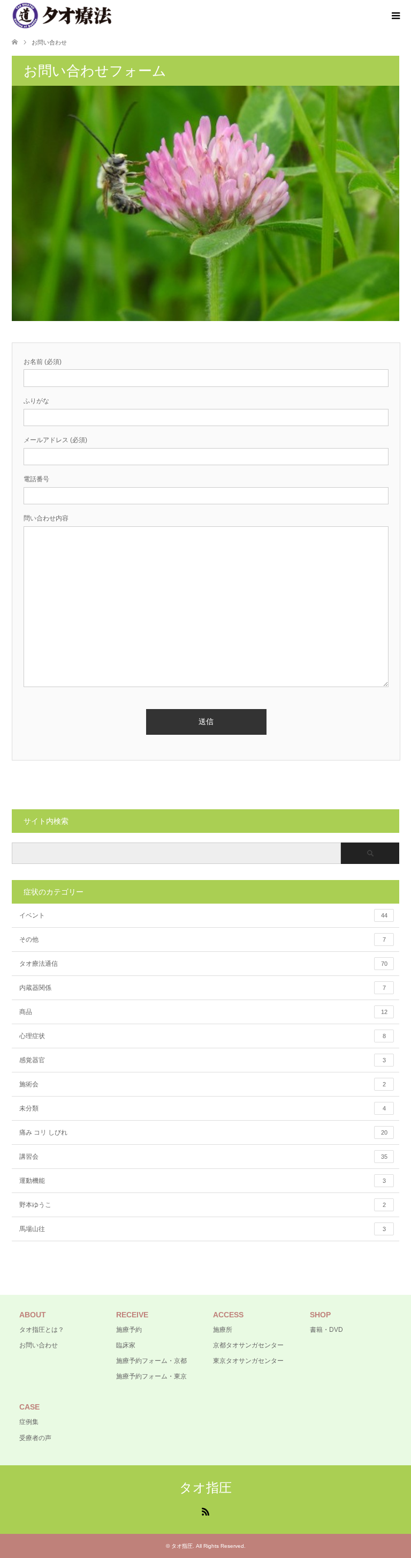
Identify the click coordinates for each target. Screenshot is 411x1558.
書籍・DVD (326, 1329)
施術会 (202, 1084)
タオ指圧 (205, 1487)
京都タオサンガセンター (248, 1345)
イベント (203, 915)
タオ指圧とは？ (41, 1329)
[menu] (395, 16)
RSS (205, 1511)
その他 (202, 939)
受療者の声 (35, 1438)
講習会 (203, 1156)
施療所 (222, 1329)
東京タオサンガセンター (248, 1361)
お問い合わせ (38, 1345)
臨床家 (125, 1345)
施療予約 (129, 1329)
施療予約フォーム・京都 (151, 1361)
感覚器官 (202, 1060)
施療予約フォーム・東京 (151, 1376)
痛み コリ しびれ (203, 1132)
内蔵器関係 (202, 988)
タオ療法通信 (203, 963)
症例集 (29, 1422)
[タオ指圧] (62, 15)
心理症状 (202, 1036)
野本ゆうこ (202, 1205)
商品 (203, 1012)
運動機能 (202, 1180)
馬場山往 (202, 1229)
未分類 (202, 1108)
